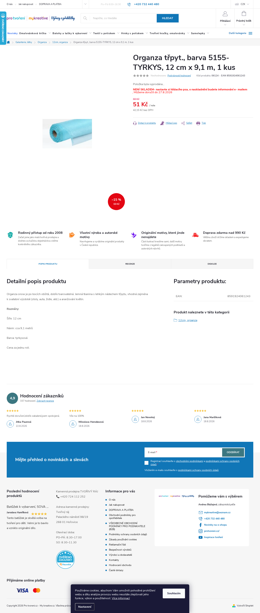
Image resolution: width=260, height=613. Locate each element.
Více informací (121, 598)
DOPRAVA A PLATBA (50, 4)
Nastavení (84, 607)
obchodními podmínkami (189, 461)
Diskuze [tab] (212, 263)
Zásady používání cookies (123, 539)
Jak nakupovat (26, 4)
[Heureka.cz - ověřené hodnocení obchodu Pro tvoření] (65, 559)
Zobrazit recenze (45, 401)
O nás (10, 4)
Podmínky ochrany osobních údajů (128, 534)
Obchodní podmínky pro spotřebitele (122, 516)
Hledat (167, 18)
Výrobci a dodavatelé (120, 555)
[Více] (241, 33)
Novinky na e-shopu (215, 525)
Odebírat (233, 452)
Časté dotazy (116, 570)
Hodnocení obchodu (120, 565)
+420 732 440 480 (214, 518)
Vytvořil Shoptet (245, 605)
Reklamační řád (117, 544)
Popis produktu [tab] (48, 263)
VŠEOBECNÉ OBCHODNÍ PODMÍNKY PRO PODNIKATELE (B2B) (127, 526)
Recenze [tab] (130, 263)
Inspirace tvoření (213, 537)
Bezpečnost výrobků (120, 549)
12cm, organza (187, 320)
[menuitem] (12, 33)
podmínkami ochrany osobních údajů (198, 470)
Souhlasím (174, 593)
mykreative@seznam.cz (217, 512)
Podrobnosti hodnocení (179, 75)
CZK (243, 4)
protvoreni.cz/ (211, 531)
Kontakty (114, 560)
